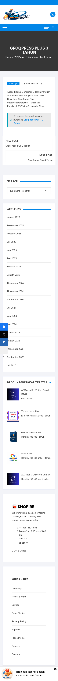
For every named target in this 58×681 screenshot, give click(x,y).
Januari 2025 (13, 274)
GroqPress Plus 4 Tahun (40, 160)
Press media (18, 637)
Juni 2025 (12, 250)
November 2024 (15, 291)
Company (17, 588)
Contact (16, 654)
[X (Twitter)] (4, 334)
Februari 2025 (14, 266)
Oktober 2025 (14, 233)
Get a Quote (19, 550)
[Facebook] (4, 327)
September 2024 (15, 299)
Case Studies (18, 613)
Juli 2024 (11, 307)
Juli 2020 (11, 365)
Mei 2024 (12, 324)
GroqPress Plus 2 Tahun (18, 145)
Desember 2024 (15, 283)
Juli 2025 (11, 241)
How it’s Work (19, 596)
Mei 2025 (12, 258)
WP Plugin (13, 83)
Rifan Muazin (32, 83)
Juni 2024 (12, 316)
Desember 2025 (15, 225)
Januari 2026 (13, 217)
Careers (16, 646)
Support (16, 629)
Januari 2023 (13, 340)
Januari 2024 (13, 332)
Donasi (38, 675)
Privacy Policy (19, 621)
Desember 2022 (15, 348)
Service (15, 604)
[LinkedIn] (4, 342)
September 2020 (15, 357)
